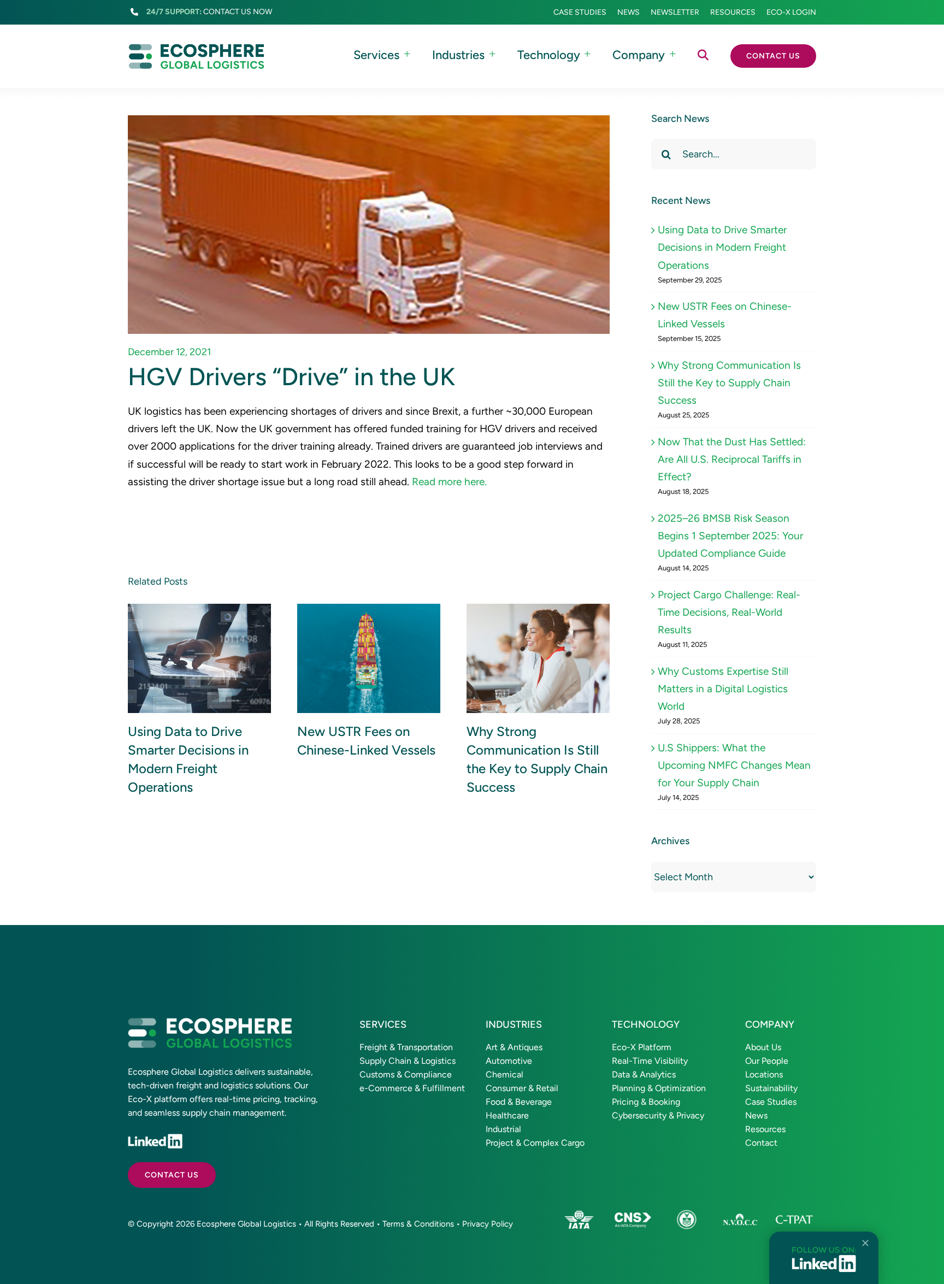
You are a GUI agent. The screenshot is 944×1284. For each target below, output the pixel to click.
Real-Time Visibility (650, 1061)
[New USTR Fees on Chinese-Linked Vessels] (368, 659)
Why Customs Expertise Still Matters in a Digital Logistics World (723, 689)
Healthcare (507, 1115)
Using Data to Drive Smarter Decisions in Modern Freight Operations (722, 247)
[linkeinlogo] (155, 1139)
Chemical (504, 1074)
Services (382, 1024)
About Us (763, 1047)
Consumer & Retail (522, 1088)
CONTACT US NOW (237, 11)
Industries (514, 1024)
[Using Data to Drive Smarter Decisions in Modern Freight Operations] (199, 659)
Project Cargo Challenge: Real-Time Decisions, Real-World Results (729, 612)
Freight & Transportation (406, 1047)
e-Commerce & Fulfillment (412, 1088)
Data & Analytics (644, 1074)
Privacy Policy (487, 1224)
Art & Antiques (514, 1047)
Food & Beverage (519, 1102)
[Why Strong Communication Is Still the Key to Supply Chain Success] (538, 659)
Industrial (503, 1129)
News (756, 1115)
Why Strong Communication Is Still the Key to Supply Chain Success (729, 383)
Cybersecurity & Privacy (658, 1115)
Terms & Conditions (418, 1224)
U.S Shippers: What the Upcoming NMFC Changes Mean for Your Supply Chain (734, 765)
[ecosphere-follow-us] (824, 1251)
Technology (646, 1024)
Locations (764, 1074)
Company (769, 1024)
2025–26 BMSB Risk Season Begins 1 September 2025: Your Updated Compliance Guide (730, 536)
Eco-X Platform (641, 1047)
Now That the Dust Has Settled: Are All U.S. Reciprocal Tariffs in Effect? (732, 459)
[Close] (865, 1243)
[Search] (703, 56)
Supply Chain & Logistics (407, 1061)
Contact (761, 1143)
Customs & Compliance (405, 1074)
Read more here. (449, 481)
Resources (765, 1129)
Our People (766, 1061)
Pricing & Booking (646, 1102)
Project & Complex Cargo (535, 1143)
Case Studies (770, 1102)
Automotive (509, 1061)
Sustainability (771, 1088)
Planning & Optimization (659, 1088)
